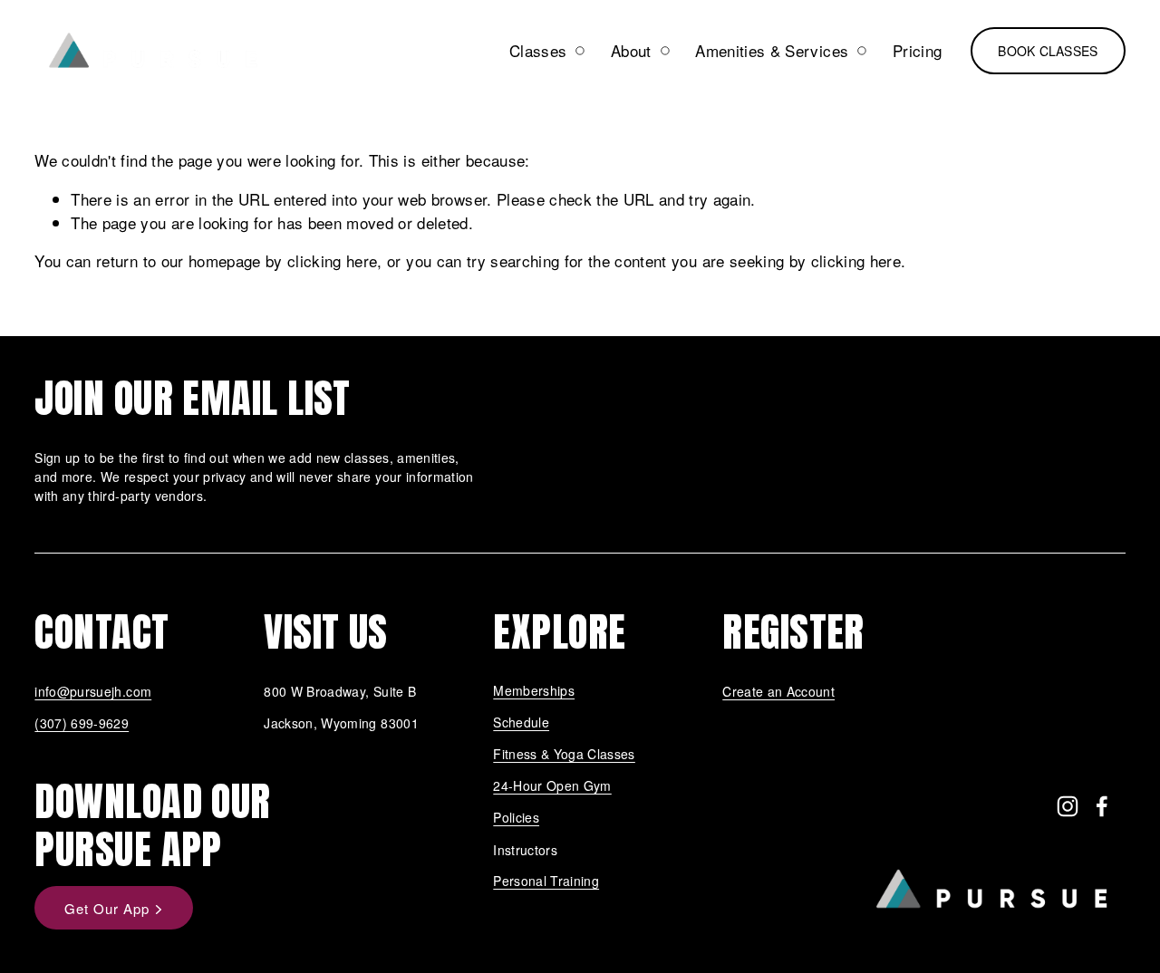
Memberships (534, 691)
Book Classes (1047, 51)
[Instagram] (1067, 806)
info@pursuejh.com (92, 691)
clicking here (332, 260)
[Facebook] (1102, 806)
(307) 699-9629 (81, 723)
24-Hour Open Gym (552, 786)
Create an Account (778, 691)
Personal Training (546, 881)
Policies (516, 818)
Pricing (917, 50)
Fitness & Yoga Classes (564, 755)
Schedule (521, 723)
